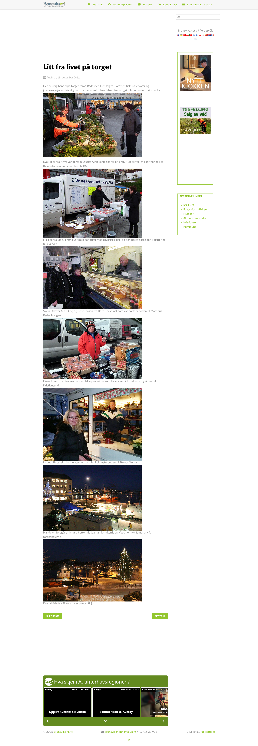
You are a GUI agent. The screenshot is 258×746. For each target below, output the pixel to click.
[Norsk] (195, 39)
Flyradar (188, 214)
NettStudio (208, 731)
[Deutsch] (181, 34)
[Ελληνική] (194, 34)
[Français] (212, 34)
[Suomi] (197, 34)
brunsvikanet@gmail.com (120, 731)
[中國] (206, 34)
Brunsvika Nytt (63, 731)
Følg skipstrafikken (195, 209)
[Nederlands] (209, 34)
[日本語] (203, 34)
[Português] (190, 34)
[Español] (184, 34)
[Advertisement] (106, 35)
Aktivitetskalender (194, 218)
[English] (178, 34)
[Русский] (200, 34)
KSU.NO (188, 205)
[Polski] (187, 34)
